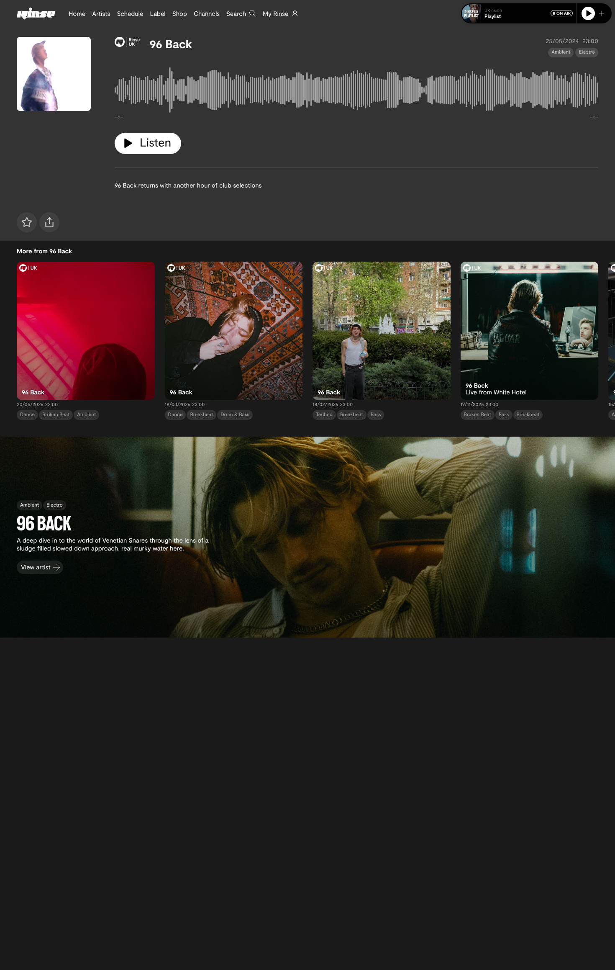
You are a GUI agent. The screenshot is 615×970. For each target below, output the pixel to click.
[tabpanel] (356, 91)
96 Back (171, 43)
